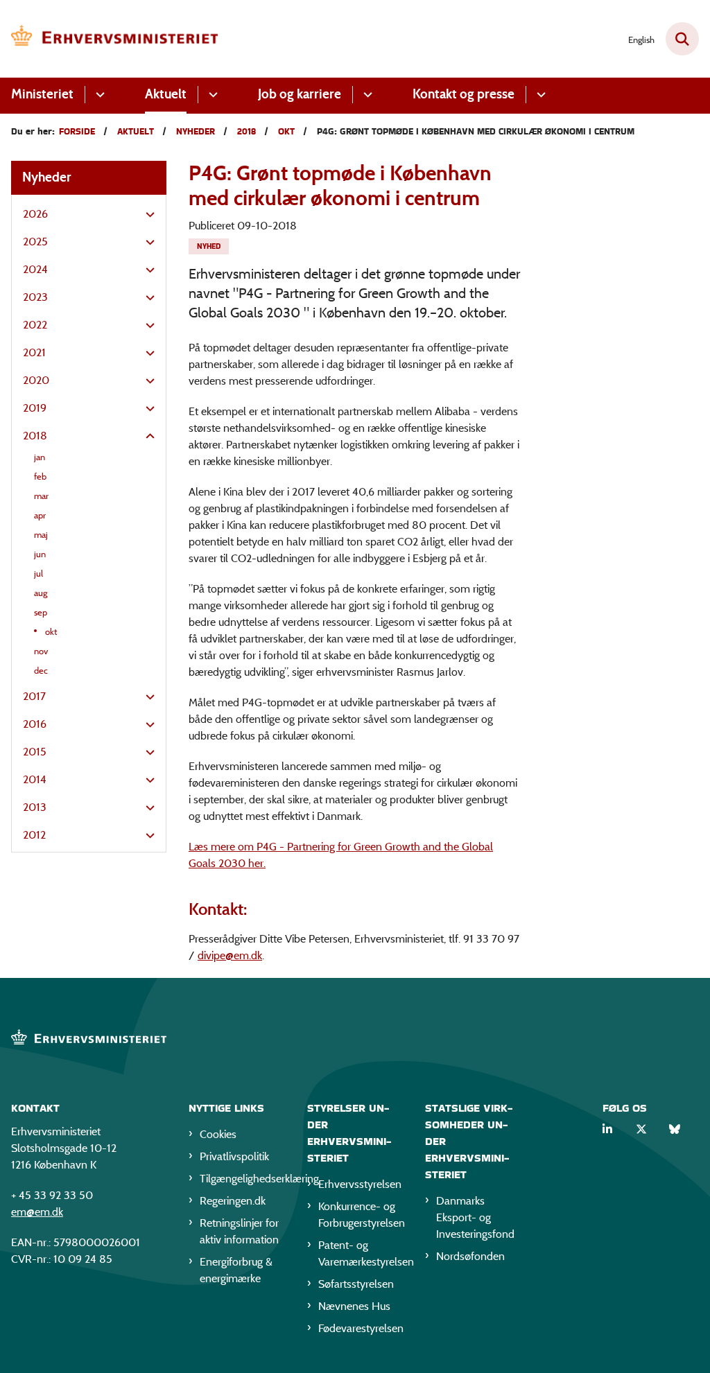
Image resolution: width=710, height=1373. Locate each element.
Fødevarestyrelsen (361, 1328)
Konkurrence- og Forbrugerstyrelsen (361, 1215)
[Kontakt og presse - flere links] (539, 94)
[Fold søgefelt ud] (682, 38)
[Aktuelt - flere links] (211, 94)
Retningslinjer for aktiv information (239, 1231)
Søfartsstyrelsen (356, 1284)
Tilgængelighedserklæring (242, 1178)
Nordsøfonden (470, 1256)
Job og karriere (299, 94)
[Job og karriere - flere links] (365, 94)
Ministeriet (42, 94)
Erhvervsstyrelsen (359, 1184)
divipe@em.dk (230, 955)
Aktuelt (166, 94)
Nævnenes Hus (354, 1306)
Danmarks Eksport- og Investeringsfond (475, 1217)
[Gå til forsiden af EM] (109, 39)
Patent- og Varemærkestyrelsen (361, 1253)
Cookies (218, 1134)
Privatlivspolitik (234, 1156)
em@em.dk (37, 1211)
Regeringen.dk (233, 1200)
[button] (147, 215)
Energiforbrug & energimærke (236, 1270)
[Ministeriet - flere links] (98, 94)
